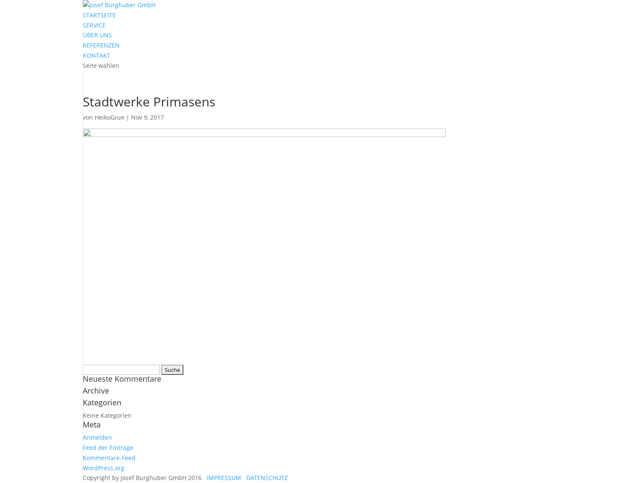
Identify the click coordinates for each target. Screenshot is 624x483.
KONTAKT (96, 55)
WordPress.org (103, 468)
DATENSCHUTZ (265, 478)
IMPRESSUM (222, 478)
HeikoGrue (109, 117)
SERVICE (94, 25)
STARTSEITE (99, 15)
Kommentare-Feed (109, 458)
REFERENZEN (101, 45)
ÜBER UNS (97, 35)
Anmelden (97, 437)
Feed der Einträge (108, 448)
